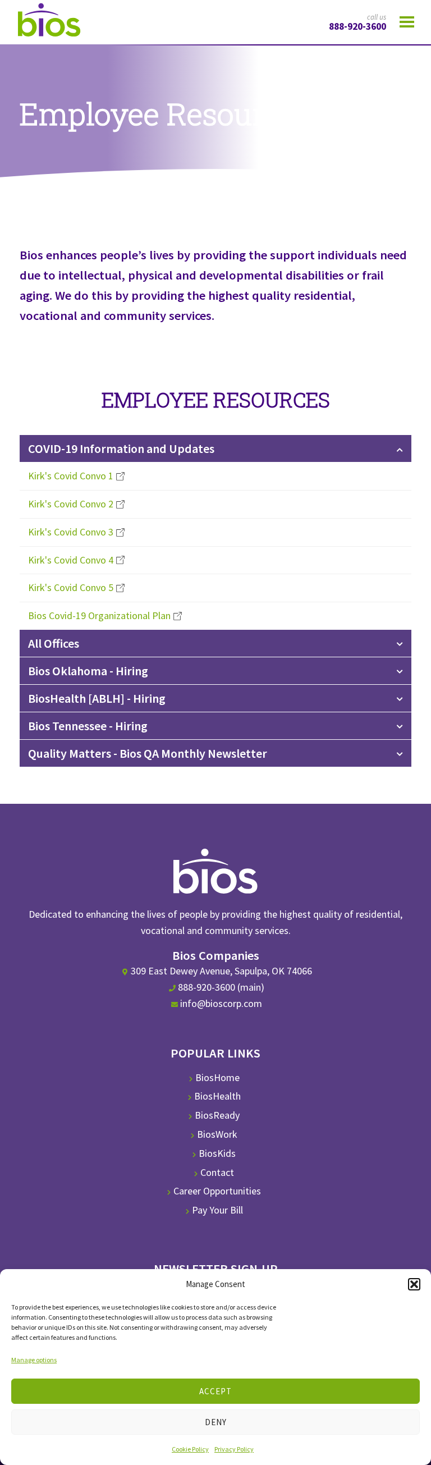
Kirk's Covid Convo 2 (70, 503)
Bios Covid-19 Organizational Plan (99, 615)
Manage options (34, 1360)
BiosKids (217, 1153)
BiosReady (217, 1115)
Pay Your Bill (217, 1209)
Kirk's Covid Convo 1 (70, 475)
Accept (215, 1391)
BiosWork (217, 1134)
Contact (217, 1172)
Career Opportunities (217, 1190)
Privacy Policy (234, 1449)
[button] (414, 1284)
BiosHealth (217, 1095)
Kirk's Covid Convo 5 (70, 587)
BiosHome (217, 1077)
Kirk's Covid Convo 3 (70, 531)
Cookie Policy (190, 1449)
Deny (216, 1422)
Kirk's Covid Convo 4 (70, 559)
